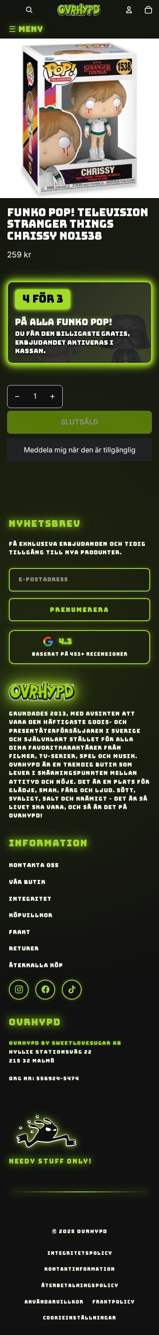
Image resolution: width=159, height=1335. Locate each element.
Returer (24, 948)
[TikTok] (72, 990)
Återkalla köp (36, 965)
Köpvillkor (31, 915)
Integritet (30, 899)
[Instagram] (19, 990)
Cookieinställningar (79, 1318)
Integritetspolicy (79, 1253)
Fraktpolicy (113, 1302)
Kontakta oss (34, 865)
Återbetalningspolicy (79, 1285)
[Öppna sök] (29, 9)
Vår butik (27, 882)
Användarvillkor (53, 1302)
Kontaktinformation (79, 1269)
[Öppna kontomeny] (129, 9)
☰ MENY (26, 29)
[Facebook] (45, 990)
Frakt (19, 932)
